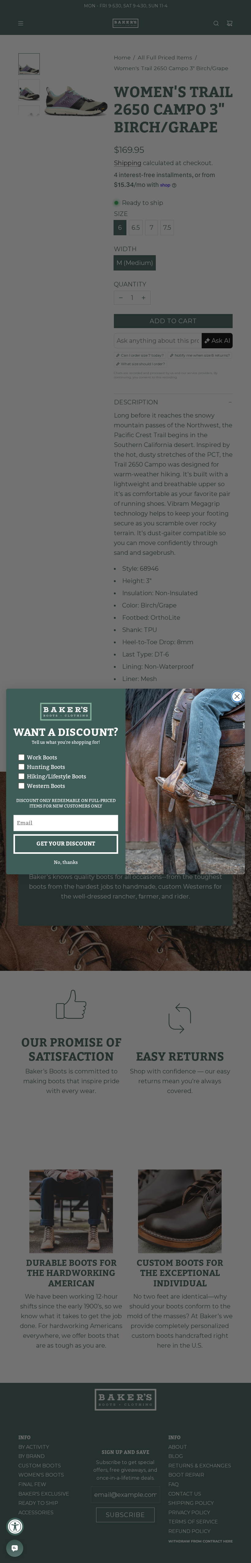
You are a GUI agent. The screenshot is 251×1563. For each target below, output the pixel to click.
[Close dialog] (237, 696)
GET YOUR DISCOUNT (65, 844)
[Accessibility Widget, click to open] (15, 1526)
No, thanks (66, 862)
